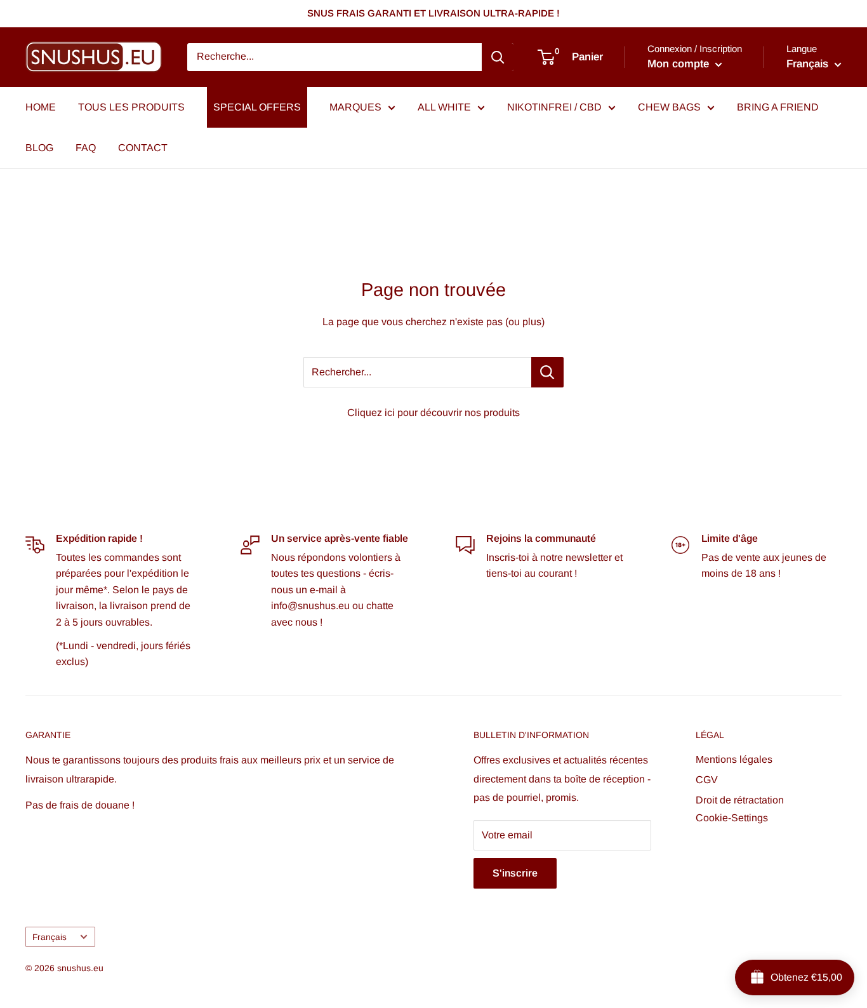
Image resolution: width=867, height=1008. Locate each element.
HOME (40, 107)
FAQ (86, 147)
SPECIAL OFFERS (257, 107)
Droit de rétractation (740, 800)
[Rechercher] (497, 57)
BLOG (39, 147)
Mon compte (679, 64)
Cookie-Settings (732, 817)
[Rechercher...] (547, 372)
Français (49, 937)
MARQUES (355, 107)
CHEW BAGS (669, 107)
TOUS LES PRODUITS (131, 107)
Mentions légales (734, 759)
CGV (707, 779)
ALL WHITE (444, 107)
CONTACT (143, 147)
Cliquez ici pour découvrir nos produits (433, 412)
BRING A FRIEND (778, 107)
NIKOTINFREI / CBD (554, 107)
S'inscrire (515, 873)
